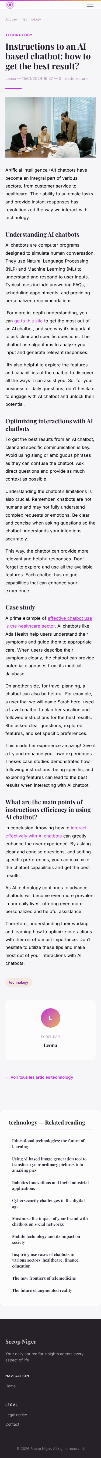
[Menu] (90, 5)
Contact (12, 1424)
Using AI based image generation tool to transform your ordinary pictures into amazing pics (49, 1164)
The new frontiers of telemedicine (44, 1278)
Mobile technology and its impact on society (46, 1239)
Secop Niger (20, 1341)
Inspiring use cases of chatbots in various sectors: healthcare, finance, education (45, 1260)
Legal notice (16, 1414)
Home (10, 1386)
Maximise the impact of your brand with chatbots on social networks (50, 1221)
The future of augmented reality (42, 1290)
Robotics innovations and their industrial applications (50, 1185)
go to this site (28, 320)
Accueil (11, 19)
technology (31, 19)
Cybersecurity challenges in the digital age (48, 1203)
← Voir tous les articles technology (39, 1077)
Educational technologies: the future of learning (48, 1143)
